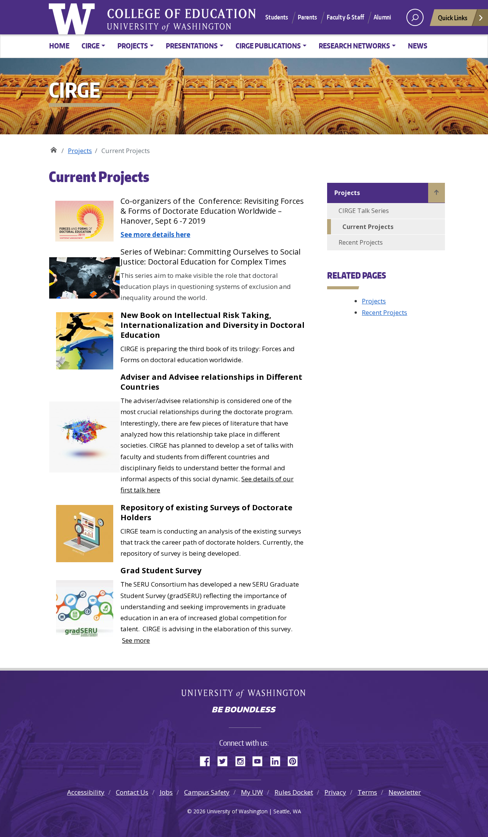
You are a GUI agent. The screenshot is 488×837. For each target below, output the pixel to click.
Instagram (243, 760)
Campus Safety (207, 792)
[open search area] (415, 17)
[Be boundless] (244, 710)
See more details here (155, 234)
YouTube (260, 760)
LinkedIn (278, 760)
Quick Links (452, 17)
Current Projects (367, 227)
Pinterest (295, 760)
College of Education (232, 14)
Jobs (166, 792)
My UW (252, 792)
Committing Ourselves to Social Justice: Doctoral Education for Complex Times (210, 257)
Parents (307, 17)
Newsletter (404, 792)
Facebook (208, 760)
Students (276, 17)
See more (136, 640)
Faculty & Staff (345, 17)
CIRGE (53, 148)
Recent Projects (361, 242)
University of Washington (73, 17)
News (417, 45)
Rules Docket (293, 792)
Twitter (225, 760)
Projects (80, 150)
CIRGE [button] (91, 45)
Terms (367, 792)
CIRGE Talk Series (364, 210)
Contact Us (132, 792)
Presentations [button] (192, 45)
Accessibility (85, 792)
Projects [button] (132, 45)
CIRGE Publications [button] (268, 45)
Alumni (382, 17)
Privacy (335, 792)
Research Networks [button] (354, 45)
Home (59, 45)
